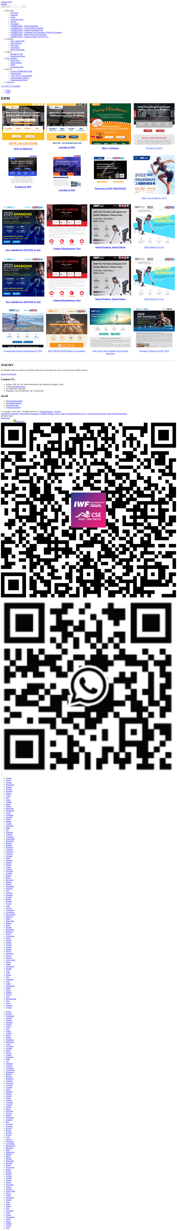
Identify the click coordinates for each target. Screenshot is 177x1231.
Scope (13, 17)
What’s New (15, 60)
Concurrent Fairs (17, 19)
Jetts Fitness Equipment (10, 414)
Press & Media (11, 58)
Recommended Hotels (19, 80)
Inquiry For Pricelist (8, 374)
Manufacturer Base (18, 56)
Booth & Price (16, 43)
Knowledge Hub (17, 67)
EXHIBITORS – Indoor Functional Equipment (29, 35)
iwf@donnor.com (18, 387)
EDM (13, 65)
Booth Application (18, 50)
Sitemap (58, 412)
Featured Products (46, 412)
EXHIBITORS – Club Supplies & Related (27, 28)
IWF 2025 (14, 13)
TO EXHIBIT (15, 86)
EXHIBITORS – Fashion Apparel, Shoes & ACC (30, 37)
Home (8, 90)
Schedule (14, 15)
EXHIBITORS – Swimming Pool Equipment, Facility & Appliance (36, 32)
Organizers (15, 24)
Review (13, 22)
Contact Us (10, 82)
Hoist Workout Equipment (117, 414)
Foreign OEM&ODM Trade (21, 71)
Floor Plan (15, 45)
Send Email (5, 418)
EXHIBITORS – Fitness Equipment (24, 26)
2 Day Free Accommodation (21, 76)
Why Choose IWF (18, 41)
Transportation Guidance (20, 78)
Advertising (15, 48)
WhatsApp (20, 422)
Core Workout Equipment (96, 414)
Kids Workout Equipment (29, 414)
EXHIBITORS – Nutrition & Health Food (27, 30)
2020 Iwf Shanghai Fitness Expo (73, 414)
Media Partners (16, 63)
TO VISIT (5, 86)
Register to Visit (17, 54)
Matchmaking (16, 73)
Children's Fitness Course (50, 414)
